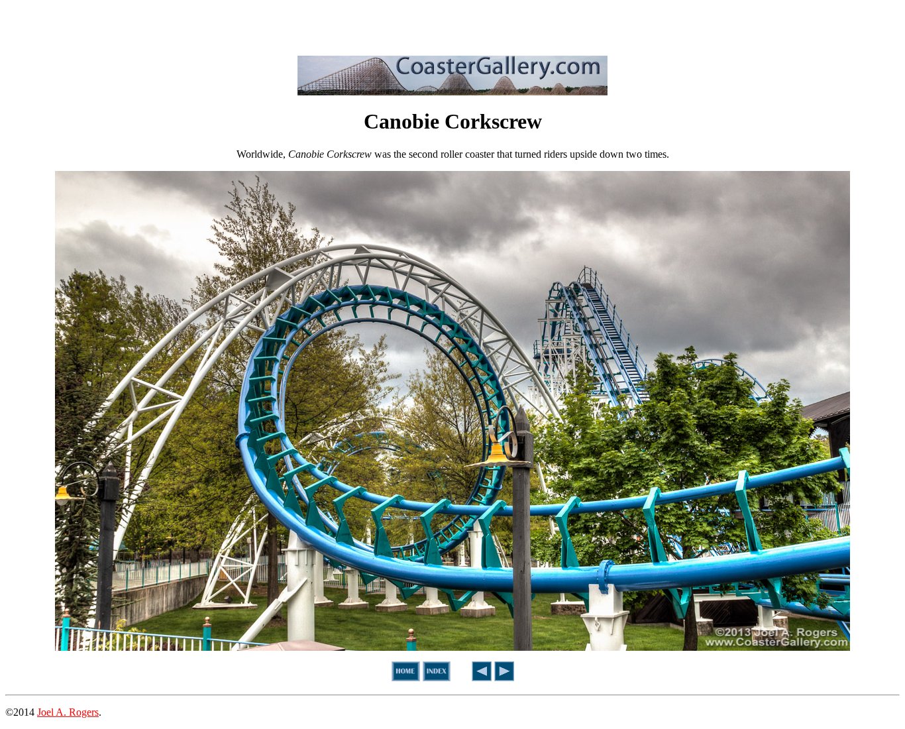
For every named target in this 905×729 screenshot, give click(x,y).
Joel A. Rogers (68, 712)
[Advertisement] (452, 25)
